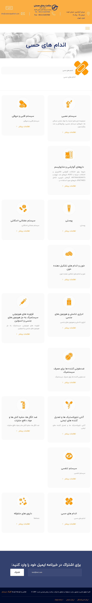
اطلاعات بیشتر (70, 132)
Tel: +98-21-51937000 (42, 12)
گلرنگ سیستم (6, 592)
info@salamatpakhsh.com (10, 14)
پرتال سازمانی (70, 600)
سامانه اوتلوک (59, 600)
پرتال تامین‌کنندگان (82, 600)
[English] (9, 6)
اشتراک (17, 572)
